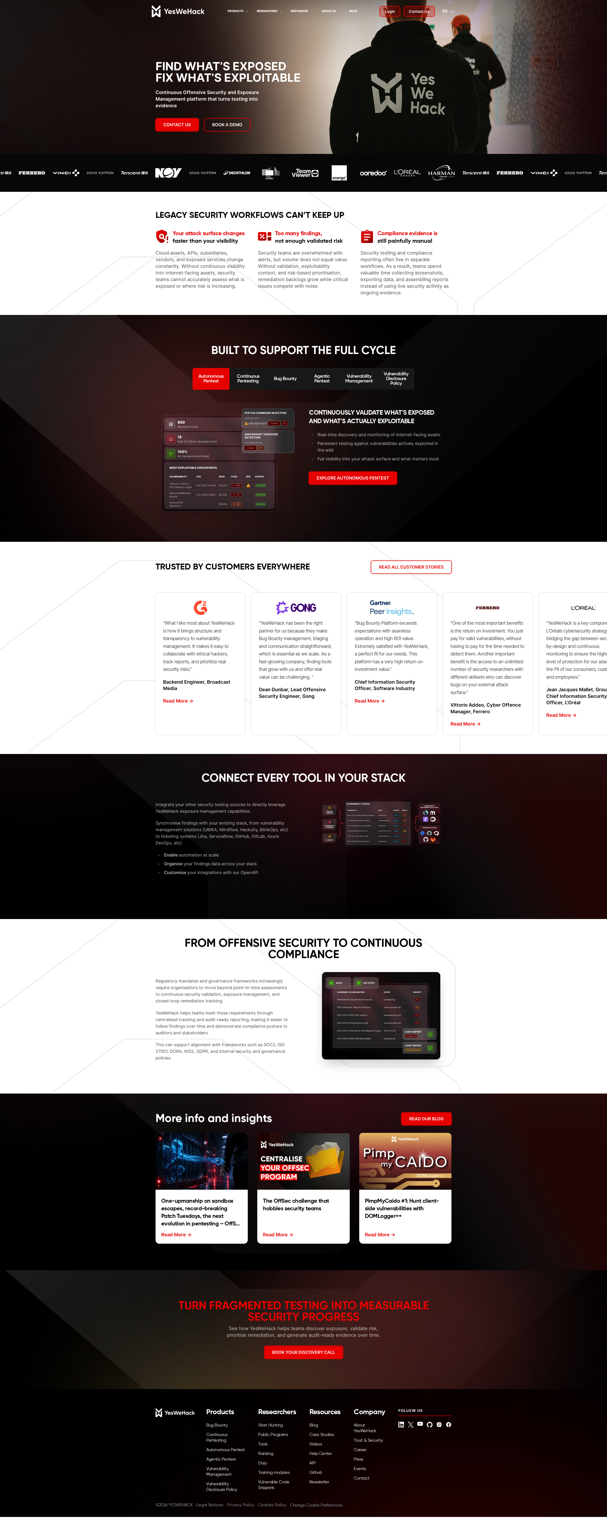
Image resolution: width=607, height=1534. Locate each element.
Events (360, 1469)
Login (390, 11)
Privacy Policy (240, 1505)
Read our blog (426, 1118)
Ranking (265, 1454)
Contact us (177, 124)
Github (315, 1473)
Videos (315, 1444)
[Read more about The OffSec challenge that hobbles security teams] (303, 1161)
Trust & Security (368, 1440)
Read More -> (173, 701)
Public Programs (273, 1435)
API (312, 1463)
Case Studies (321, 1435)
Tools (263, 1444)
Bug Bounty (217, 1425)
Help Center (320, 1454)
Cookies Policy (272, 1505)
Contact (361, 1478)
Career (360, 1450)
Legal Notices (209, 1505)
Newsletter (319, 1482)
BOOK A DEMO (227, 124)
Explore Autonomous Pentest (353, 477)
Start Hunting (270, 1425)
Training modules (274, 1473)
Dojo (262, 1463)
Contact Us (419, 11)
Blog (353, 11)
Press (358, 1459)
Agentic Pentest (221, 1459)
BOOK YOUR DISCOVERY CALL (303, 1352)
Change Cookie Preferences (316, 1505)
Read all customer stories (411, 567)
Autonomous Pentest (225, 1450)
